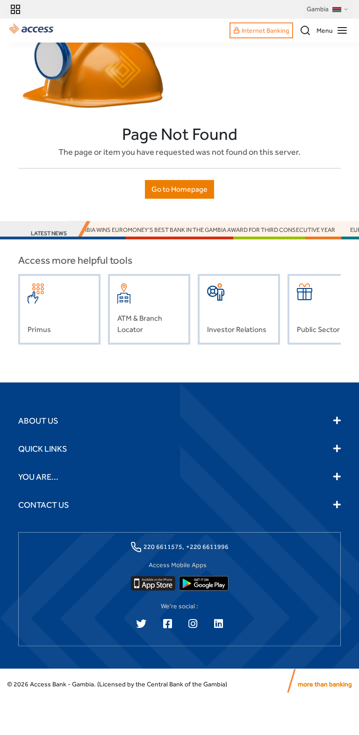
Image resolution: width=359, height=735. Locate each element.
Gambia (318, 9)
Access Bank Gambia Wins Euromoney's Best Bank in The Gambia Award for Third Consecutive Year (179, 229)
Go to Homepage (179, 189)
